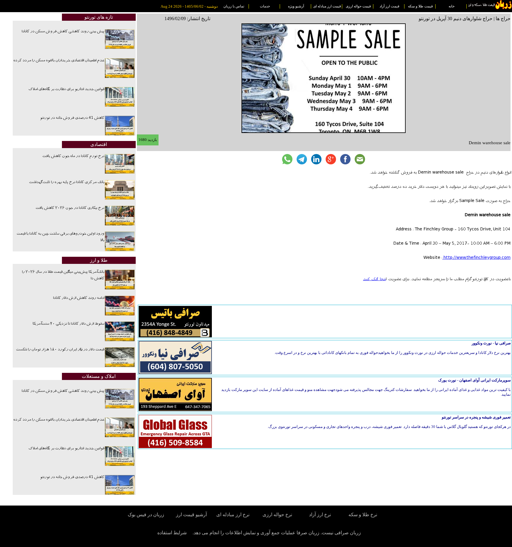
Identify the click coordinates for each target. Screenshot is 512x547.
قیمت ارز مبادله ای (327, 6)
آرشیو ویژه (296, 6)
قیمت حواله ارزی (358, 6)
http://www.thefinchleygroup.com (476, 258)
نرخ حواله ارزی (277, 514)
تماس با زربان (233, 6)
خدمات (265, 6)
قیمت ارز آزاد (389, 6)
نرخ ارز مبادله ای (232, 514)
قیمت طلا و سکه (420, 6)
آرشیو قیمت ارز (191, 514)
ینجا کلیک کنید (374, 279)
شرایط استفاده (172, 532)
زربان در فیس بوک (146, 514)
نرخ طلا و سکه (362, 514)
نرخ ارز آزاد (320, 514)
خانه (452, 6)
